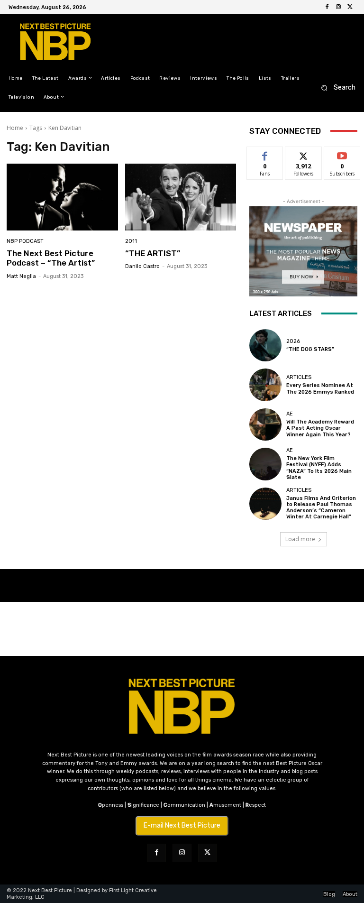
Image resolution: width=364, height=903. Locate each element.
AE (289, 413)
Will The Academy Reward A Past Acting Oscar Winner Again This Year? (320, 428)
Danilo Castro (142, 266)
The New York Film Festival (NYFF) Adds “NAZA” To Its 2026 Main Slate (319, 467)
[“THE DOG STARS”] (265, 345)
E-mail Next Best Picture (182, 825)
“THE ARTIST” (152, 253)
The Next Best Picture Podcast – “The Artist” (51, 258)
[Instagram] (338, 7)
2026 (293, 341)
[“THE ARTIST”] (181, 197)
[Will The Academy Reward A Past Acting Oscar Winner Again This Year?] (265, 424)
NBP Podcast (25, 241)
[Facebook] (327, 7)
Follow (303, 153)
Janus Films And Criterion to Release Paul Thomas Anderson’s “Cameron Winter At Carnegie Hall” (321, 507)
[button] (335, 87)
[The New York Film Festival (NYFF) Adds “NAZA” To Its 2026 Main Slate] (265, 464)
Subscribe (342, 153)
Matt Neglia (21, 276)
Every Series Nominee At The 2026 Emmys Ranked (320, 388)
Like (265, 153)
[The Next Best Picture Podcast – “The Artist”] (62, 197)
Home (15, 128)
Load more (300, 539)
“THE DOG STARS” (310, 349)
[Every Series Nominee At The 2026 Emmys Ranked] (265, 385)
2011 (131, 241)
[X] (349, 7)
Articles (298, 377)
